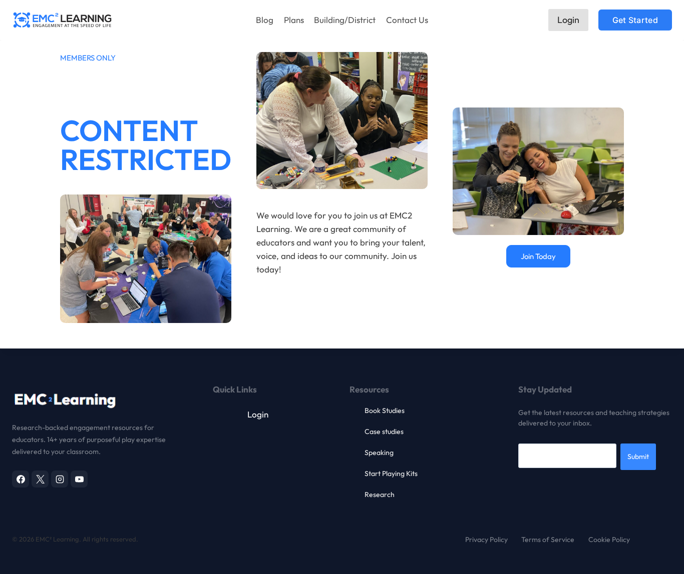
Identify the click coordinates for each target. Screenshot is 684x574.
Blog (264, 19)
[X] (40, 479)
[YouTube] (79, 479)
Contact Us (407, 19)
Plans (294, 19)
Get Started (635, 20)
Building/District (345, 19)
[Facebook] (20, 479)
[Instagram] (59, 479)
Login (568, 20)
